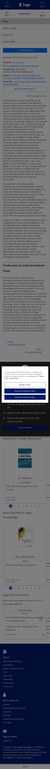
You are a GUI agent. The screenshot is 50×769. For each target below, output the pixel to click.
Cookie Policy (13, 378)
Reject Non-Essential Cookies (25, 397)
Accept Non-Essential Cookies (25, 391)
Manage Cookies (25, 385)
